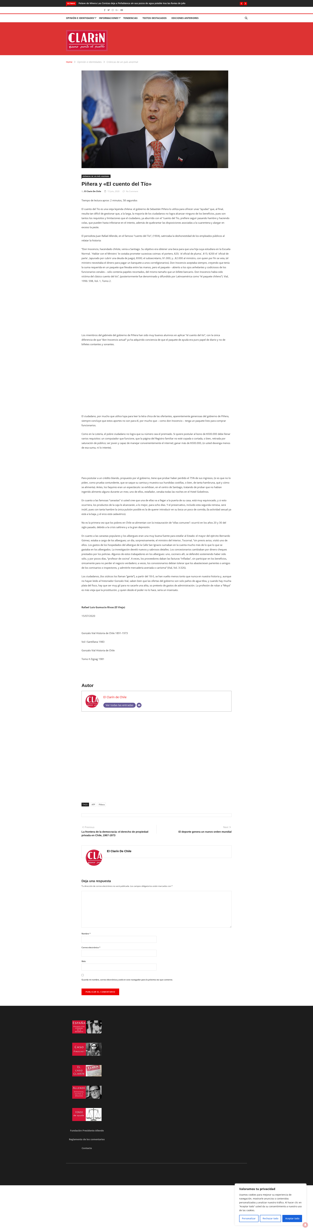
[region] (270, 1204)
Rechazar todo (270, 1218)
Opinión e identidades (80, 18)
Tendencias (130, 18)
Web (84, 961)
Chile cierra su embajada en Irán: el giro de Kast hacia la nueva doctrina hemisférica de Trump (139, 3)
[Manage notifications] (305, 1224)
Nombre (86, 933)
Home (69, 61)
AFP (93, 804)
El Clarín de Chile (92, 191)
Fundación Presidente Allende (87, 1130)
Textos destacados (154, 18)
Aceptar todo (292, 1218)
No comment (132, 191)
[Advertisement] (156, 310)
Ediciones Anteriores (185, 18)
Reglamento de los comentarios (87, 1139)
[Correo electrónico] (139, 705)
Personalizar (249, 1218)
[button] (241, 3)
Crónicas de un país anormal (122, 61)
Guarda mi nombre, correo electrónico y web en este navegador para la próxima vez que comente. (127, 979)
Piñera (102, 804)
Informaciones (108, 18)
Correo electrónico (91, 947)
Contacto (87, 1148)
